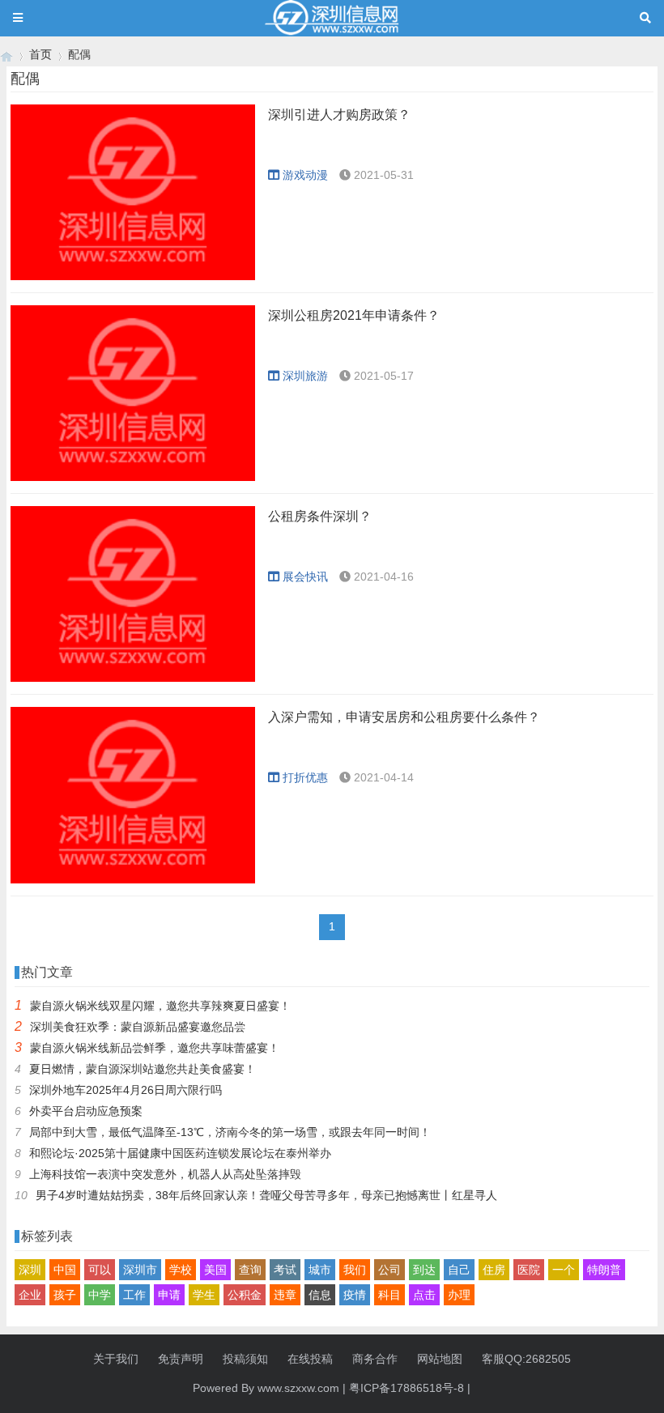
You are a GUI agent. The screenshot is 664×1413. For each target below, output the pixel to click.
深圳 (30, 1269)
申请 (169, 1294)
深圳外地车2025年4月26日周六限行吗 (125, 1089)
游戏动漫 (305, 174)
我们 (354, 1269)
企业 (30, 1294)
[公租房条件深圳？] (133, 594)
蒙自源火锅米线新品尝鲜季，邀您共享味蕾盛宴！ (154, 1047)
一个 (563, 1269)
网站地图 (439, 1358)
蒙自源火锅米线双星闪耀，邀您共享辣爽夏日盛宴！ (160, 1005)
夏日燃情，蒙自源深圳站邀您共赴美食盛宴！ (142, 1068)
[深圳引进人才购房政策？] (133, 192)
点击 (424, 1294)
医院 (528, 1269)
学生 (204, 1294)
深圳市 (140, 1269)
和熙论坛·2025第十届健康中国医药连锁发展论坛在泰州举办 (180, 1153)
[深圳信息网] (6, 55)
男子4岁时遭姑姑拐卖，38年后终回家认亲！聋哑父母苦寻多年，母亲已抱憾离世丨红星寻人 (266, 1195)
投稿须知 (245, 1358)
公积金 (245, 1294)
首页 (40, 54)
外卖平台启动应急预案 (86, 1110)
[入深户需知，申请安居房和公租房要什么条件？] (133, 795)
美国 (215, 1269)
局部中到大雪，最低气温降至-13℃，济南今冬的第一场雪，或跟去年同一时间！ (230, 1132)
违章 (285, 1294)
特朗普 (604, 1269)
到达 (424, 1269)
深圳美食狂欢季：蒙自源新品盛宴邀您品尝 (137, 1026)
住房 (494, 1269)
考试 (285, 1269)
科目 (389, 1294)
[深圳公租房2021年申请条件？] (133, 393)
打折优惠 (305, 777)
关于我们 (115, 1358)
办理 (459, 1294)
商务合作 (375, 1358)
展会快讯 (305, 576)
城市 (320, 1269)
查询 (250, 1269)
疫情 (354, 1294)
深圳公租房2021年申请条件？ (354, 315)
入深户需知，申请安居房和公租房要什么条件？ (404, 717)
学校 (180, 1269)
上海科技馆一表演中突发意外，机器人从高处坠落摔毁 (165, 1174)
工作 (134, 1294)
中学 (99, 1294)
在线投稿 (310, 1358)
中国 (64, 1269)
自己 (459, 1269)
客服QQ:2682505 (526, 1358)
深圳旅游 (305, 375)
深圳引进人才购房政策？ (339, 114)
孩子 (64, 1294)
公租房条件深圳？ (320, 516)
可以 (99, 1269)
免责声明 (180, 1358)
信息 (320, 1294)
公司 (389, 1269)
